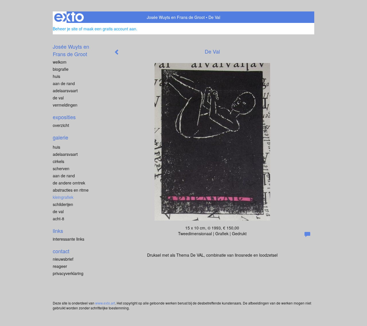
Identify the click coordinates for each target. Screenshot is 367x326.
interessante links (68, 239)
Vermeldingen (65, 105)
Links (58, 230)
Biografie (61, 69)
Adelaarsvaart (65, 90)
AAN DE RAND (64, 83)
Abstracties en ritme (71, 190)
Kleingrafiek (63, 197)
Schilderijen (63, 204)
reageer (60, 266)
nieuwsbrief (63, 259)
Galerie (60, 137)
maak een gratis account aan (109, 29)
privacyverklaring (68, 273)
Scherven (61, 168)
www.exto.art (105, 303)
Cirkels (58, 161)
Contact (61, 251)
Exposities (64, 117)
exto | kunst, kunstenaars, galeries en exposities (69, 17)
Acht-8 (58, 218)
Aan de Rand (64, 175)
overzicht (61, 125)
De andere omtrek (69, 183)
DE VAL (58, 98)
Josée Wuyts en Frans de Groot (176, 17)
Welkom (60, 62)
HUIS (56, 76)
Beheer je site (65, 29)
